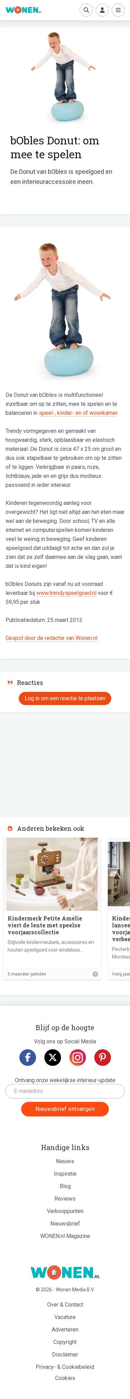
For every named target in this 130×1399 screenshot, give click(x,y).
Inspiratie (65, 1173)
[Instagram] (77, 1057)
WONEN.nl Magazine (65, 1236)
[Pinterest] (102, 1057)
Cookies (65, 1378)
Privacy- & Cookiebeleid (65, 1367)
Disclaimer (65, 1354)
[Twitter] (52, 1057)
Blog (65, 1186)
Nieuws (65, 1161)
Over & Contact (65, 1304)
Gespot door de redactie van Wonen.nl (51, 638)
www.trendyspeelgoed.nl (66, 593)
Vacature (65, 1317)
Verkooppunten (65, 1211)
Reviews (65, 1198)
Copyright (65, 1342)
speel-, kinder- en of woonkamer (78, 413)
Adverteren (65, 1329)
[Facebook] (27, 1057)
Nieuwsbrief (65, 1223)
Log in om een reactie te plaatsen (65, 698)
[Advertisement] (52, 762)
